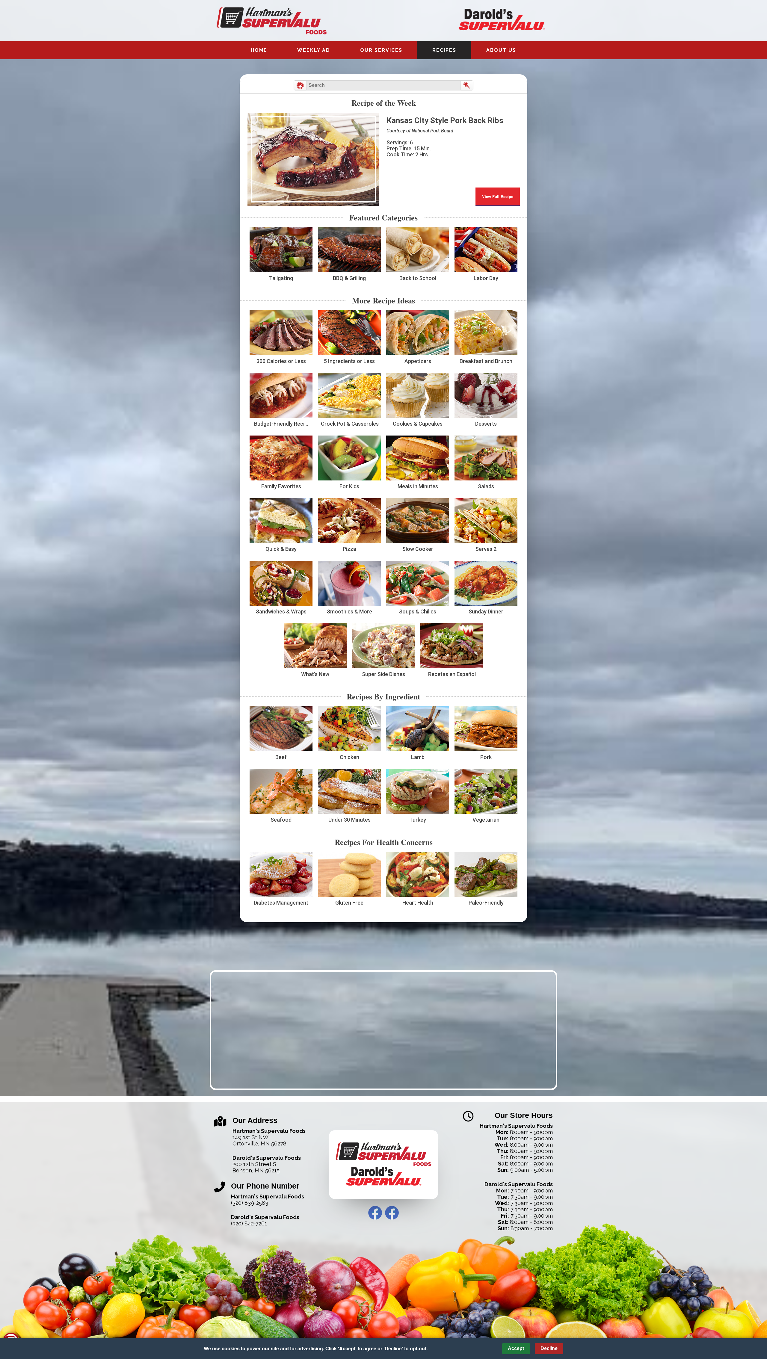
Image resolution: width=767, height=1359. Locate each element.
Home (259, 50)
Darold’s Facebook (392, 1213)
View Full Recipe (497, 196)
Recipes (444, 50)
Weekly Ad (313, 50)
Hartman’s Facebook (375, 1213)
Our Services (381, 50)
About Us (501, 50)
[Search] (466, 85)
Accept (516, 1348)
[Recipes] (300, 85)
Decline (549, 1348)
